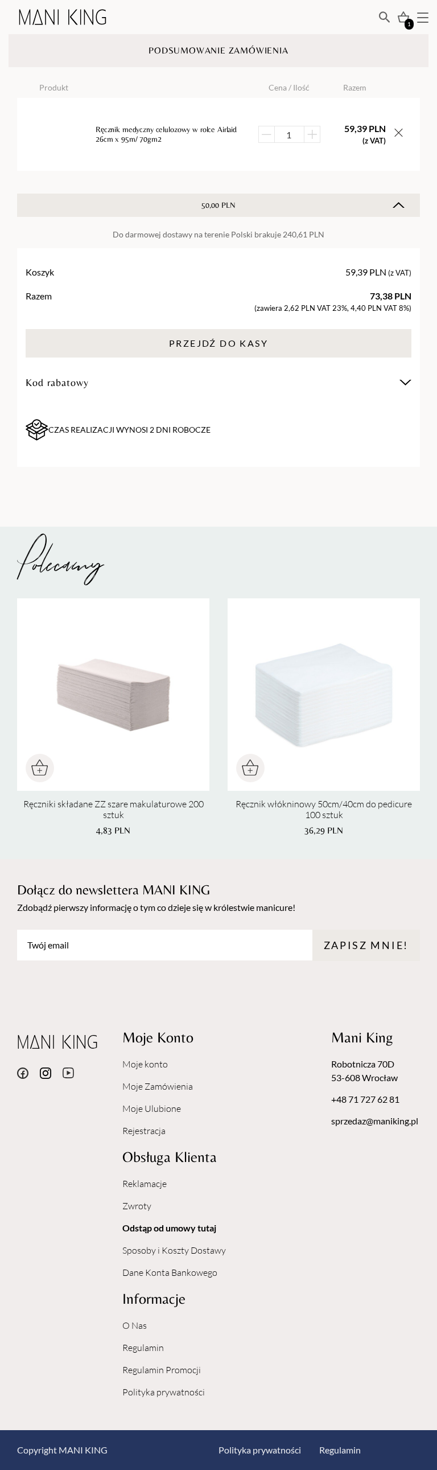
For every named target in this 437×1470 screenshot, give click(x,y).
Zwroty (136, 1206)
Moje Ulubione (151, 1108)
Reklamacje (144, 1183)
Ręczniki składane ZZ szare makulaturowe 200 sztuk (113, 809)
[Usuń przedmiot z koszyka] (398, 134)
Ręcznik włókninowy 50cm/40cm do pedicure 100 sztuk (324, 809)
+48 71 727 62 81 (365, 1099)
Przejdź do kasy (218, 343)
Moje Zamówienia (157, 1086)
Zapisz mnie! (366, 945)
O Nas (134, 1325)
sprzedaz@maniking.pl (374, 1120)
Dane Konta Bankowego (169, 1272)
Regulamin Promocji (161, 1369)
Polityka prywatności (163, 1392)
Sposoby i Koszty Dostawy (174, 1250)
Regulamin (143, 1347)
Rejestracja (144, 1130)
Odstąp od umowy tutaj (169, 1227)
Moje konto (145, 1064)
